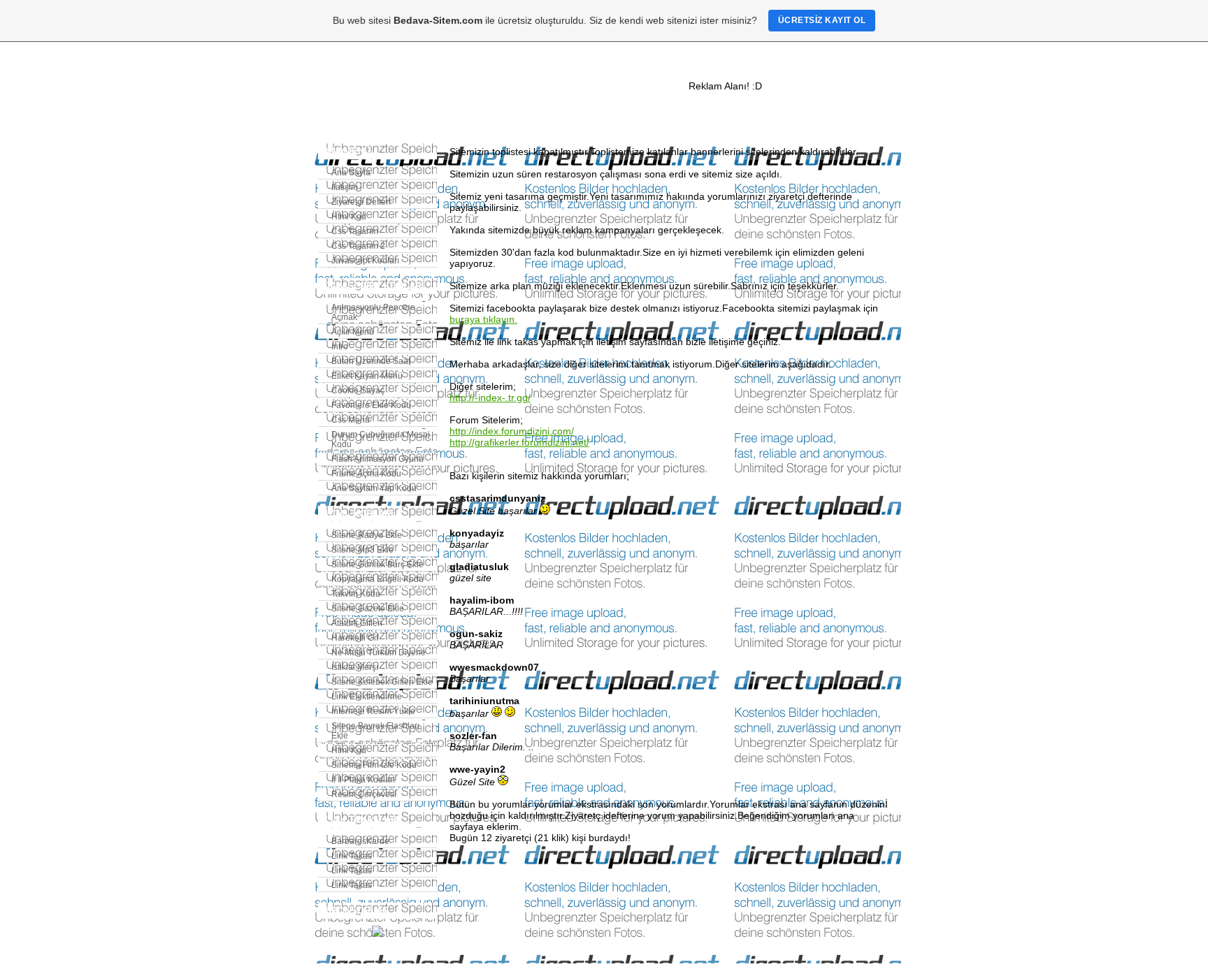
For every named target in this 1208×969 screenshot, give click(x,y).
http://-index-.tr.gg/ (490, 397)
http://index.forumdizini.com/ (512, 431)
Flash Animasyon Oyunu (377, 459)
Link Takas (351, 856)
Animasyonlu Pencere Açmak (373, 312)
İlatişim (344, 187)
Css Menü (350, 420)
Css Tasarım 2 (358, 246)
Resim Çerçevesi (363, 794)
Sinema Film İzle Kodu (374, 765)
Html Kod (348, 216)
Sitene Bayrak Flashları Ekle (375, 731)
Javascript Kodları (365, 260)
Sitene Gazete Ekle (367, 608)
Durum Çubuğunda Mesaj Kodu (380, 439)
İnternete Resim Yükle (373, 711)
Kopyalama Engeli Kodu (377, 579)
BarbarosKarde (360, 841)
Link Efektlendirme (366, 696)
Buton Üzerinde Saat (370, 361)
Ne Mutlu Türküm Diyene (378, 652)
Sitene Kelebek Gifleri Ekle (382, 682)
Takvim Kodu (355, 594)
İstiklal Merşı (354, 667)
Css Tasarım (354, 231)
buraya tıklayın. (483, 319)
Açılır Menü (352, 332)
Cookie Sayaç (357, 390)
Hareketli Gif (354, 638)
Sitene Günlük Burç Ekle (377, 564)
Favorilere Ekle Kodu (371, 405)
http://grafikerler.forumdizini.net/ (519, 442)
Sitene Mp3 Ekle (362, 550)
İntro (339, 346)
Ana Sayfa (351, 172)
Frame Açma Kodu (366, 474)
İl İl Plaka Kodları (363, 780)
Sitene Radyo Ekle (366, 535)
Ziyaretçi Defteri (361, 202)
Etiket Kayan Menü (367, 376)
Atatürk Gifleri (356, 623)
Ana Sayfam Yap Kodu (374, 488)
